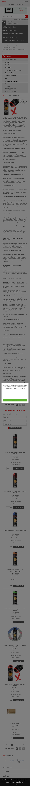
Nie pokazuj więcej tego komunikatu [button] (16, 784)
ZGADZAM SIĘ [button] (15, 400)
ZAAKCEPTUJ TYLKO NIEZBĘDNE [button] (15, 396)
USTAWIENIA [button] (15, 392)
